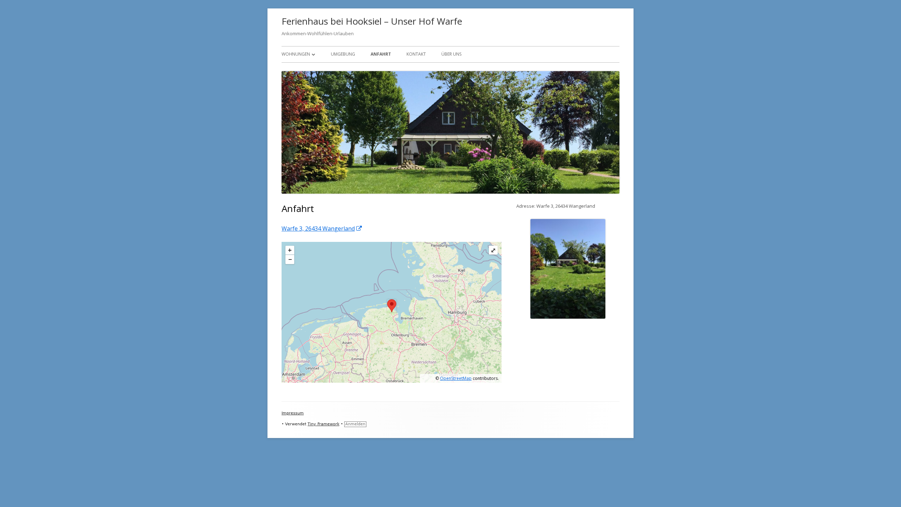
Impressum (293, 413)
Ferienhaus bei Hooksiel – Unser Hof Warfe (372, 21)
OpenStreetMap (456, 378)
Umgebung (343, 54)
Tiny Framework (323, 424)
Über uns (451, 54)
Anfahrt (381, 54)
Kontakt (416, 54)
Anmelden (355, 424)
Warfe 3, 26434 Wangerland (322, 228)
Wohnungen (296, 54)
